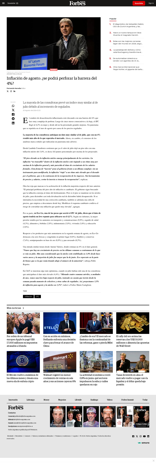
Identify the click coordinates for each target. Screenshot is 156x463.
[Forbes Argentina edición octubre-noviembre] (124, 417)
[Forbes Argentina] (78, 3)
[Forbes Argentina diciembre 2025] (107, 417)
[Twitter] (13, 110)
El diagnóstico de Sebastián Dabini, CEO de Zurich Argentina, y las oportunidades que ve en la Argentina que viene (128, 25)
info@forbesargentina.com (22, 419)
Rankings (94, 400)
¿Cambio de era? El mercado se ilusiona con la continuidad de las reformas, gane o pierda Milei (96, 339)
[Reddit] (13, 119)
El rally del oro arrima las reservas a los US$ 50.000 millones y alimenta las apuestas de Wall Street (132, 341)
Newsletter (18, 436)
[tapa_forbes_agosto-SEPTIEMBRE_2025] (141, 417)
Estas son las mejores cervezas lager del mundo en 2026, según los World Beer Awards (128, 42)
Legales (75, 436)
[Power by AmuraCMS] (143, 443)
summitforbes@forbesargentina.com (24, 423)
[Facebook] (13, 114)
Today (145, 400)
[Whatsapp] (13, 106)
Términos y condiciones (63, 436)
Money (46, 400)
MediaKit (10, 436)
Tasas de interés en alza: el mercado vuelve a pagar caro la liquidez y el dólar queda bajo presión (132, 380)
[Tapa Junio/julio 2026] (57, 417)
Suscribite (139, 3)
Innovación (13, 400)
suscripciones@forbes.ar (25, 426)
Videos (109, 400)
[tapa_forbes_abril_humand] (74, 417)
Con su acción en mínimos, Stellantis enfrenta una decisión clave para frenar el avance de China (59, 341)
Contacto (27, 436)
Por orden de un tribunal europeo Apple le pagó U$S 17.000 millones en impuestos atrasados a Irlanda (22, 341)
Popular (113, 19)
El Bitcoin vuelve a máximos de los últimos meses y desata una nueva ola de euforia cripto (22, 378)
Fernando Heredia (14, 88)
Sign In (151, 3)
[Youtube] (144, 436)
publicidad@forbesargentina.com (25, 416)
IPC (37, 296)
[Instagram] (141, 436)
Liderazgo (31, 400)
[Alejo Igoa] (91, 417)
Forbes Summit (127, 400)
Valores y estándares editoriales (42, 436)
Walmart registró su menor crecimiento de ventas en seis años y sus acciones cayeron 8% (59, 378)
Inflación (28, 296)
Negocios (62, 400)
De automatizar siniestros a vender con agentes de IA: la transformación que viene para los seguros (128, 59)
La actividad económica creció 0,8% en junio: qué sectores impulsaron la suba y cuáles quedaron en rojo (95, 380)
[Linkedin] (13, 123)
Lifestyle (78, 400)
